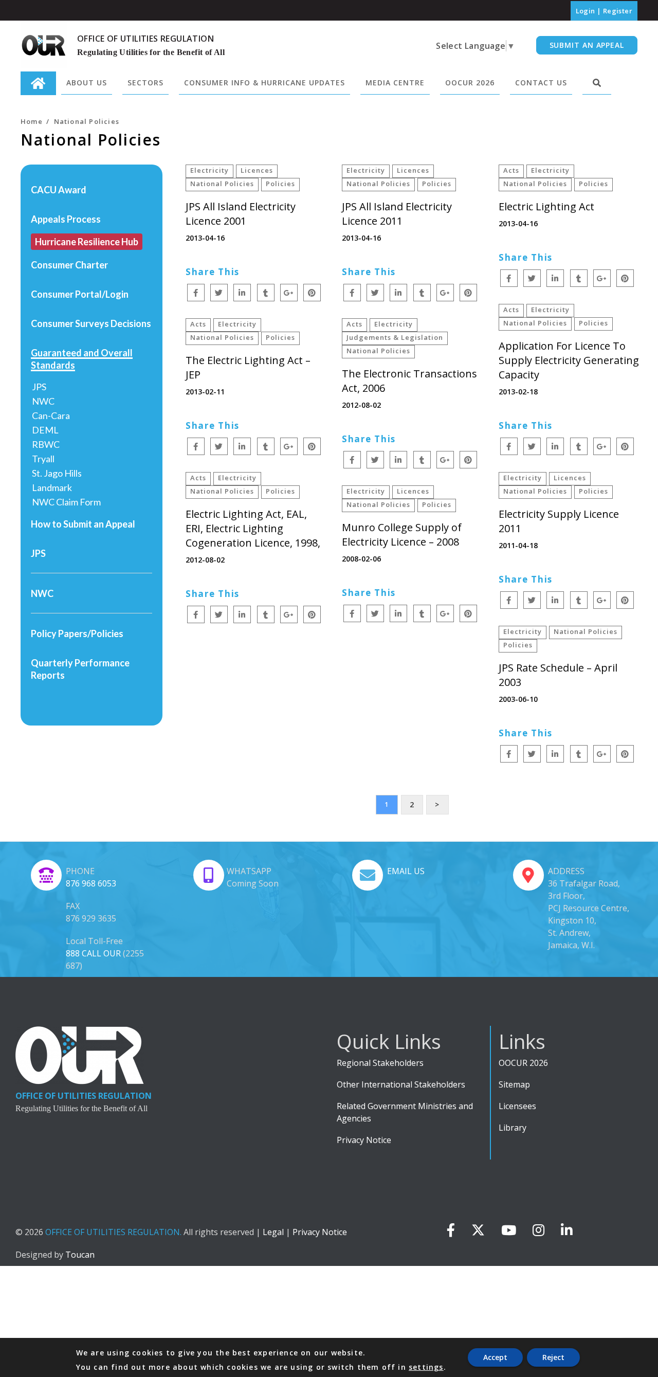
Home (32, 121)
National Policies (222, 183)
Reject (553, 1357)
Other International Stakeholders (401, 1084)
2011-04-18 (518, 545)
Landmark (52, 487)
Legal (273, 1232)
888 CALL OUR (93, 953)
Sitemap (514, 1084)
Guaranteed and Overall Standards (82, 359)
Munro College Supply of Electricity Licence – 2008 (402, 534)
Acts (511, 170)
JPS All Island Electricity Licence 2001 (241, 214)
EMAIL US (406, 871)
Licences (257, 170)
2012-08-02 (361, 405)
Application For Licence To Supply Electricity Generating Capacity (569, 360)
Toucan (80, 1254)
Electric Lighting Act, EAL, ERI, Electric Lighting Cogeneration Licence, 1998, (253, 528)
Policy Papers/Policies (77, 633)
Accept (495, 1357)
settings (426, 1367)
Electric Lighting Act (546, 206)
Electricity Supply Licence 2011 (559, 521)
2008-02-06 (361, 559)
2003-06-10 (518, 699)
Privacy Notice (364, 1140)
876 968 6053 (91, 883)
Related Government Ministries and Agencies (405, 1112)
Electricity (209, 170)
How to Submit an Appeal (83, 524)
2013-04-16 (205, 238)
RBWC (46, 444)
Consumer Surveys (70, 323)
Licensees (517, 1106)
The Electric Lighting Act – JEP (248, 367)
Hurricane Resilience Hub (86, 241)
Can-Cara (51, 415)
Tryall (43, 458)
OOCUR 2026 (523, 1062)
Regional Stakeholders (380, 1062)
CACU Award (58, 189)
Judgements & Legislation (394, 337)
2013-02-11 (205, 391)
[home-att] (38, 83)
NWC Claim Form (66, 502)
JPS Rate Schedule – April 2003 (558, 675)
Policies (280, 183)
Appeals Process (66, 219)
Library (512, 1127)
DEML (45, 430)
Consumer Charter (69, 264)
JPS (39, 386)
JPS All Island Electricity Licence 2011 (397, 214)
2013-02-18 (518, 391)
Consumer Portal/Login (80, 294)
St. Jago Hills (57, 473)
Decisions (131, 323)
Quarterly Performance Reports (80, 669)
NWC (43, 401)
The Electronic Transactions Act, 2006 (409, 381)
